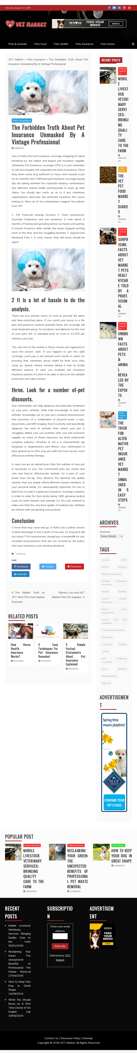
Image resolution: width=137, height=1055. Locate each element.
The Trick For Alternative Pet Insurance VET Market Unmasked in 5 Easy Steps (123, 461)
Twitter (114, 7)
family (105, 567)
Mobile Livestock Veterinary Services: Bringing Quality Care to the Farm (123, 114)
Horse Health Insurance (114, 600)
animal (105, 560)
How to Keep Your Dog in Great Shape (121, 855)
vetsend (122, 669)
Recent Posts (111, 60)
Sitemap (88, 1038)
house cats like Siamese (114, 621)
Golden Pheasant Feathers (114, 583)
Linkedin (21, 574)
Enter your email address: (60, 943)
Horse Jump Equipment (114, 611)
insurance (21, 553)
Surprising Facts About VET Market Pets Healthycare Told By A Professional (123, 273)
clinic (124, 560)
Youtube (129, 7)
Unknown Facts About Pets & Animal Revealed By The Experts (123, 364)
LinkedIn (119, 7)
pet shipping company (114, 660)
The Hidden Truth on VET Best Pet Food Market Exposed (28, 597)
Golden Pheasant (111, 574)
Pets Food (40, 44)
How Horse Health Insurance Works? (21, 650)
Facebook (109, 7)
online (105, 651)
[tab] (111, 60)
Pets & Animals (17, 44)
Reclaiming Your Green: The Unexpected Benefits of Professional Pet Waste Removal (77, 868)
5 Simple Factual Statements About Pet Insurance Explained (76, 654)
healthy (122, 591)
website (106, 683)
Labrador (107, 644)
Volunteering (109, 676)
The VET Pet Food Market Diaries (123, 193)
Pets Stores (108, 44)
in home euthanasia (113, 630)
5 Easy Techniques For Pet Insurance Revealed (48, 650)
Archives (105, 531)
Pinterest (75, 566)
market (123, 644)
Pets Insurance (84, 44)
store (105, 669)
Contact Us (51, 1038)
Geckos (122, 567)
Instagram (124, 7)
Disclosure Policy (70, 1038)
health (105, 591)
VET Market (15, 59)
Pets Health (61, 44)
